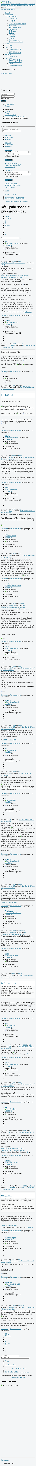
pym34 (7, 954)
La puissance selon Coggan (17, 24)
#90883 (14, 666)
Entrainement (9, 15)
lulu (6, 748)
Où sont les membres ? (16, 65)
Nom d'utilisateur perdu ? (13, 165)
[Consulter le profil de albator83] (12, 702)
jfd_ (6, 1107)
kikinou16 (28, 312)
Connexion (9, 159)
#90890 (14, 771)
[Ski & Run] (6, 73)
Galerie (10, 740)
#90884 (14, 725)
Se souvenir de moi (13, 156)
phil (6, 1236)
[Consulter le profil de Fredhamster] (13, 913)
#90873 (14, 553)
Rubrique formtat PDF (16, 42)
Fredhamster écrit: (8, 983)
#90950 (14, 1305)
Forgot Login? (9, 104)
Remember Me (5, 98)
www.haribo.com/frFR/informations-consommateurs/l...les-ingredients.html (13, 1149)
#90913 (25, 1045)
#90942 (25, 1186)
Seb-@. (7, 241)
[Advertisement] (13, 80)
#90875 (14, 603)
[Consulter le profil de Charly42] (12, 322)
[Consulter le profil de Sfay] (10, 1025)
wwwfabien (9, 584)
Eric (6, 798)
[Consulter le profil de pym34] (11, 955)
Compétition (13, 29)
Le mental (12, 36)
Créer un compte (10, 167)
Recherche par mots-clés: (10, 129)
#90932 (25, 1130)
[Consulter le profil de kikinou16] (12, 1284)
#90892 (14, 818)
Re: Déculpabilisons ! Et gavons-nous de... (13, 606)
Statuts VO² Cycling (15, 62)
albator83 (8, 700)
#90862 (14, 385)
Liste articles (9, 45)
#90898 (14, 930)
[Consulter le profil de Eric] (10, 800)
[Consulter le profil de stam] (10, 536)
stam (6, 534)
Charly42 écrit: (7, 395)
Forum (7, 44)
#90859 (14, 344)
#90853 (14, 261)
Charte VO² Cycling (15, 60)
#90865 (14, 455)
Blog (15, 740)
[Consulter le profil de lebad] (11, 489)
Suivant (7, 225)
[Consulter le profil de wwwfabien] (13, 586)
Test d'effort (12, 22)
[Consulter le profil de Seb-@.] (11, 243)
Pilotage (11, 33)
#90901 (14, 973)
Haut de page (5, 1460)
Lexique (11, 38)
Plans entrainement (15, 53)
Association (8, 58)
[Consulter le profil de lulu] (10, 750)
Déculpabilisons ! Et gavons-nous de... (13, 263)
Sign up (7, 106)
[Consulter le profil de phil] (10, 1238)
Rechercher (8, 139)
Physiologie (12, 20)
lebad (6, 487)
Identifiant (8, 152)
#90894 (14, 884)
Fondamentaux (13, 18)
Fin (6, 227)
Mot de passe (9, 154)
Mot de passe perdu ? (11, 163)
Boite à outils (9, 47)
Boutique (8, 54)
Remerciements (13, 40)
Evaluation (12, 31)
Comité (11, 63)
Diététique (12, 34)
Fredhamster (9, 911)
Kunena (22, 1377)
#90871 (14, 509)
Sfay (6, 1023)
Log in (3, 100)
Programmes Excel (15, 49)
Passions (4, 740)
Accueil (7, 13)
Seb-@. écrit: (6, 1195)
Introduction (12, 16)
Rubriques (8, 136)
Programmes (13, 25)
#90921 (14, 1082)
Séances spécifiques (15, 27)
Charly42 (8, 320)
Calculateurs (13, 51)
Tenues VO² (13, 56)
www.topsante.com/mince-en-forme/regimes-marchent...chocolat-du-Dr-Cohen (15, 276)
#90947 (14, 1259)
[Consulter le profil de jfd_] (10, 1109)
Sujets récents (9, 137)
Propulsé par (15, 1377)
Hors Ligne (8, 245)
